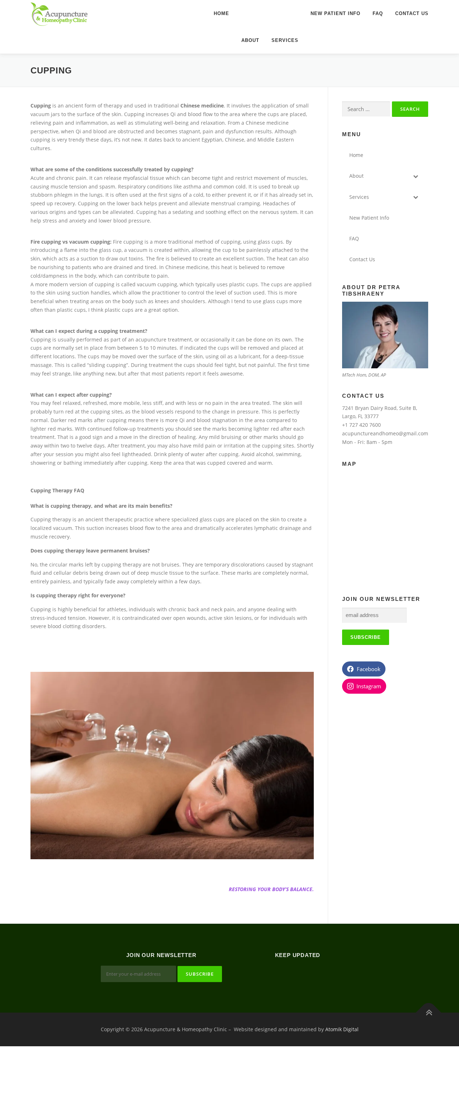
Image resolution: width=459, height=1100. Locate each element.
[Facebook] (289, 974)
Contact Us (412, 13)
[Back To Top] (428, 1012)
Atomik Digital (342, 1029)
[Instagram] (306, 974)
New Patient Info (335, 13)
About (250, 40)
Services (284, 40)
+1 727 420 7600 (361, 424)
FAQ (378, 13)
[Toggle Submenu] (415, 176)
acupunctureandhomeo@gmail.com (385, 433)
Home (221, 13)
